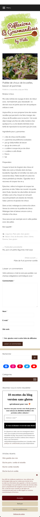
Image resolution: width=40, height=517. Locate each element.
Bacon (7, 237)
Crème (31, 237)
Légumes (8, 234)
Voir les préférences (20, 509)
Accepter (20, 498)
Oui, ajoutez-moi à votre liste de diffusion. (20, 338)
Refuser (20, 504)
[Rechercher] (35, 357)
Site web (5, 329)
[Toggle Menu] (35, 379)
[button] (37, 475)
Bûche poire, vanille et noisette (14, 463)
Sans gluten (25, 234)
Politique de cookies (19, 514)
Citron (26, 237)
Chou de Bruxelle (17, 237)
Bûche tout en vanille (10, 471)
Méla (26, 89)
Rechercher (6, 354)
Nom (4, 311)
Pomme (5, 239)
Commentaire (8, 281)
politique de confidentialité (12, 443)
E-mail (5, 320)
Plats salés (16, 234)
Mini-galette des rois (10, 458)
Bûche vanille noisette (10, 467)
